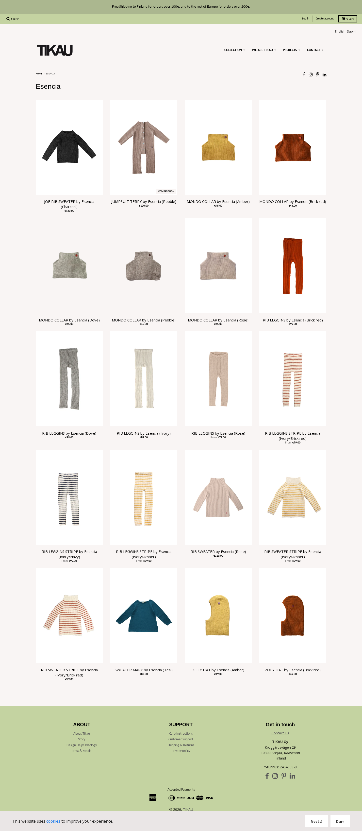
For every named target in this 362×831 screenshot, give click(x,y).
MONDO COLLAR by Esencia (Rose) (218, 320)
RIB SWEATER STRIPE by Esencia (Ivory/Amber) (292, 554)
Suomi (351, 31)
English (340, 31)
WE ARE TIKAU (262, 50)
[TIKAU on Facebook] (304, 74)
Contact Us (280, 733)
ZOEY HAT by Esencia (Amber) (218, 669)
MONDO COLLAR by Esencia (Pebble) (144, 320)
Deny (340, 821)
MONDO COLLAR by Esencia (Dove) (69, 320)
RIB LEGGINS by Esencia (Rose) (218, 433)
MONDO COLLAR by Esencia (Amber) (218, 201)
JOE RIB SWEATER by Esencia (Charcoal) (69, 204)
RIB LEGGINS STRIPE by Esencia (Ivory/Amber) (143, 554)
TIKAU (188, 809)
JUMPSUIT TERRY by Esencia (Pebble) (143, 201)
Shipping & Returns (181, 745)
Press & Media (82, 751)
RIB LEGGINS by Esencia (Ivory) (144, 433)
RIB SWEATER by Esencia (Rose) (218, 551)
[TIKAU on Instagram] (311, 74)
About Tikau (81, 734)
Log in (305, 18)
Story (81, 739)
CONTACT (313, 50)
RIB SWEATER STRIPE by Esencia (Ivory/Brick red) (69, 672)
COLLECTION (233, 50)
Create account (325, 18)
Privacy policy (181, 751)
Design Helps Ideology (81, 745)
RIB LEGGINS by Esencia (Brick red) (293, 320)
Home (39, 73)
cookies (53, 821)
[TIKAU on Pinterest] (317, 74)
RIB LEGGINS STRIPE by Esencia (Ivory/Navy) (69, 554)
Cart (350, 19)
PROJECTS (290, 50)
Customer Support (180, 739)
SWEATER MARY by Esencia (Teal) (144, 669)
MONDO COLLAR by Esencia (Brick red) (292, 201)
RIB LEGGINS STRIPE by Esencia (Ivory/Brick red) (292, 436)
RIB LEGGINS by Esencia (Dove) (69, 433)
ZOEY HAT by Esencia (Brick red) (293, 669)
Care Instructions (181, 734)
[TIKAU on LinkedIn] (324, 74)
